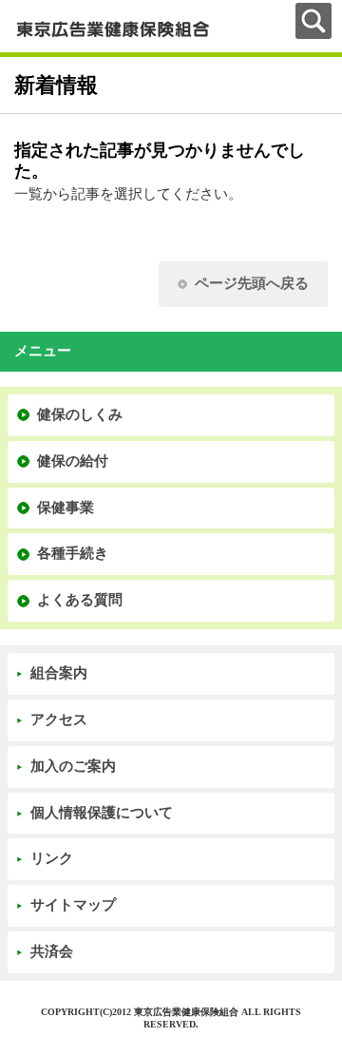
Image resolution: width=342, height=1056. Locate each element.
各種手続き (72, 553)
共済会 (51, 951)
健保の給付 (72, 461)
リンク (51, 858)
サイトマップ (73, 904)
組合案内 (58, 673)
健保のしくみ (80, 414)
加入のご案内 (73, 766)
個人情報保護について (101, 812)
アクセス (58, 719)
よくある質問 (80, 599)
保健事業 (65, 507)
